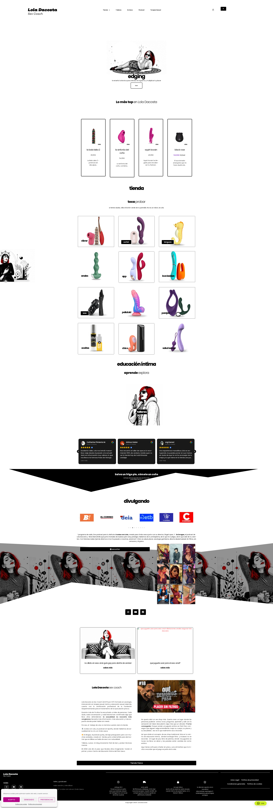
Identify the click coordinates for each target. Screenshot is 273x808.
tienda (105, 10)
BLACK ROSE (180, 149)
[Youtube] (135, 612)
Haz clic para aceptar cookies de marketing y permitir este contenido (166, 696)
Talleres (118, 10)
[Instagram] (128, 612)
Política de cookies (21, 804)
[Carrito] (213, 10)
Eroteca (130, 10)
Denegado (29, 800)
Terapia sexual (155, 10)
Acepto (11, 800)
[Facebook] (143, 612)
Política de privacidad (35, 804)
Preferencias (47, 800)
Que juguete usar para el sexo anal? (165, 663)
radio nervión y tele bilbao (63, 785)
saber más (108, 667)
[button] (78, 451)
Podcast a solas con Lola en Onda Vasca (68, 789)
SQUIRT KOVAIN (151, 149)
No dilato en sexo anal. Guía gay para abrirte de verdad (107, 663)
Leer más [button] (123, 461)
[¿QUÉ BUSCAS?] (223, 9)
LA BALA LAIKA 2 (93, 149)
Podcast (141, 10)
